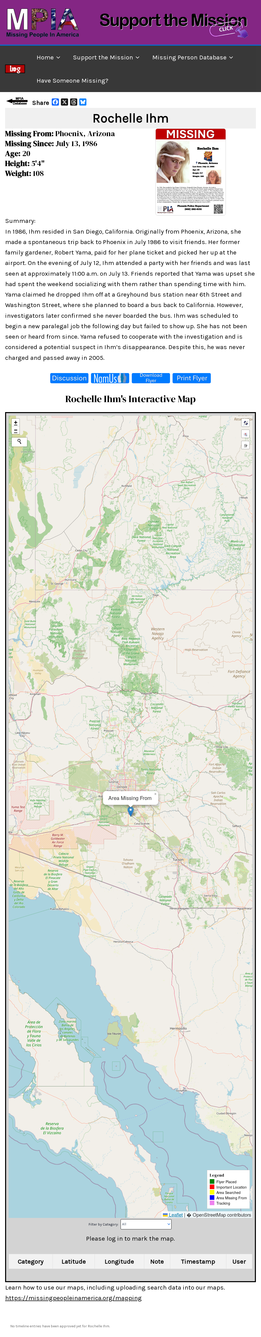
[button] (130, 811)
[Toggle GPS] (245, 422)
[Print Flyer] (192, 378)
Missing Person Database (189, 57)
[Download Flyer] (151, 378)
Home (45, 57)
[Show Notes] (245, 445)
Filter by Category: (103, 1224)
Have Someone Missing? (72, 80)
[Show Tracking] (245, 434)
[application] (57, 57)
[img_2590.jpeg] (190, 171)
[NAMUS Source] (110, 378)
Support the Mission (103, 57)
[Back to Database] (18, 101)
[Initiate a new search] (19, 441)
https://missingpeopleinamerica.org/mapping (73, 1298)
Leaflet (175, 1214)
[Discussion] (69, 378)
